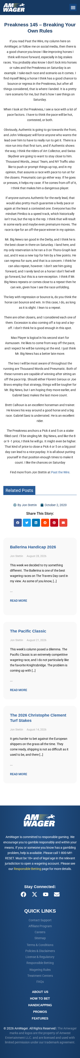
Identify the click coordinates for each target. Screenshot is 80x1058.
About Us (40, 992)
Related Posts (19, 490)
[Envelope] (56, 894)
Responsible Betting (27, 869)
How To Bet (40, 998)
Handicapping (40, 1005)
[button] (73, 7)
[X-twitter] (34, 894)
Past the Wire (60, 472)
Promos (40, 1012)
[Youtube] (45, 894)
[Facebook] (23, 894)
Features (40, 1018)
